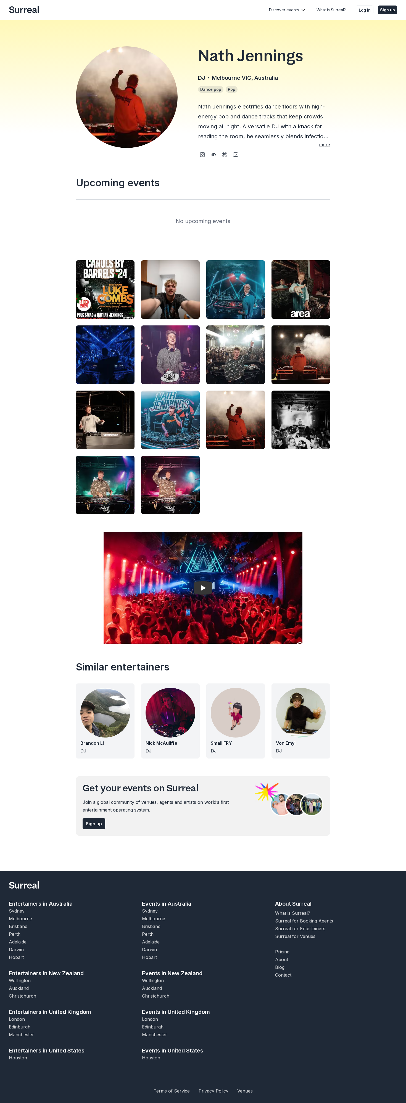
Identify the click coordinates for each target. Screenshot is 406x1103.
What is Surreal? (331, 9)
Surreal (24, 9)
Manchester (21, 1034)
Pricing (282, 951)
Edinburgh (19, 1027)
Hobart (16, 957)
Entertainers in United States (47, 1050)
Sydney (17, 911)
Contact (283, 975)
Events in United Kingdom (176, 1012)
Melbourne (20, 918)
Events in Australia (166, 903)
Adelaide (18, 942)
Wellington (20, 980)
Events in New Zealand (172, 973)
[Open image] (105, 289)
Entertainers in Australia (41, 903)
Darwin (16, 949)
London (17, 1019)
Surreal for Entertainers (300, 928)
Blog (279, 967)
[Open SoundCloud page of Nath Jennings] (213, 154)
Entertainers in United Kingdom (50, 1012)
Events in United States (172, 1050)
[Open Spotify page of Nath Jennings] (224, 154)
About (281, 959)
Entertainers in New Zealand (46, 973)
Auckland (19, 988)
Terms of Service (172, 1091)
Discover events (284, 9)
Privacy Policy (213, 1091)
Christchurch (22, 996)
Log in (365, 10)
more (324, 144)
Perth (14, 934)
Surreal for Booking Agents (304, 921)
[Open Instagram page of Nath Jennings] (202, 154)
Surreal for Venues (295, 936)
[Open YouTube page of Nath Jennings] (235, 154)
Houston (18, 1057)
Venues (245, 1091)
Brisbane (18, 926)
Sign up (387, 9)
